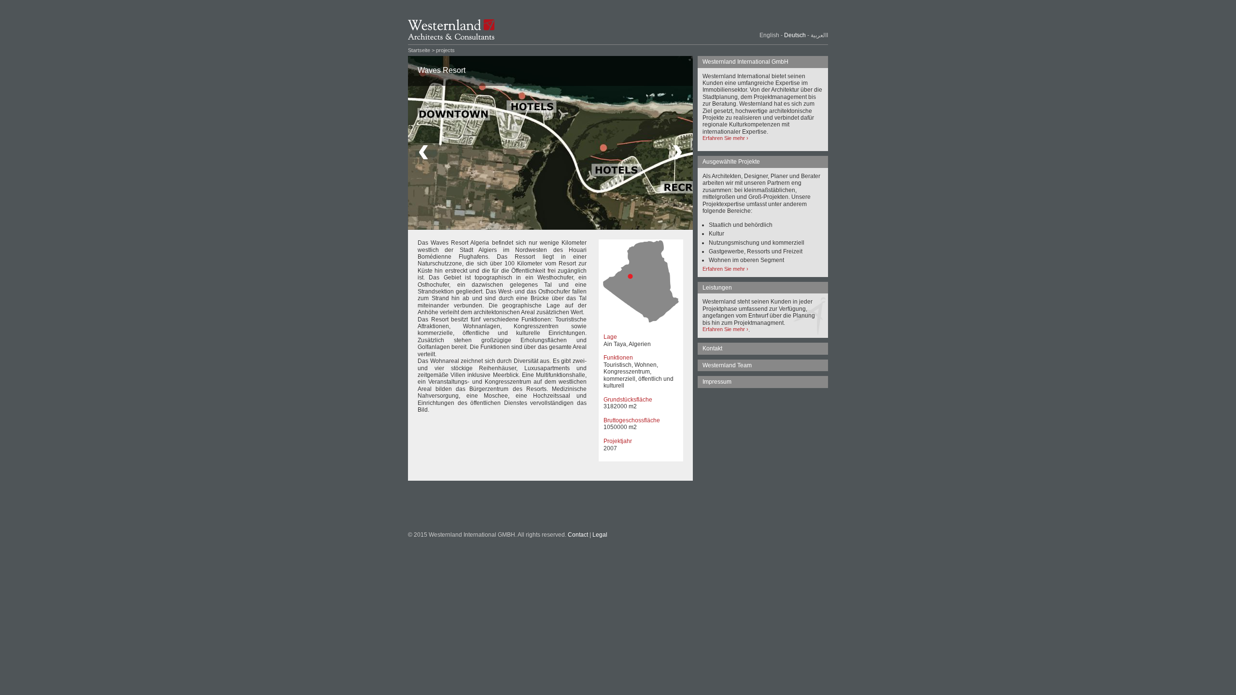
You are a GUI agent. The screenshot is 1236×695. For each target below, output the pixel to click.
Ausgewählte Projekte (731, 161)
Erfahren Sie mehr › (725, 138)
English (769, 35)
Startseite (419, 50)
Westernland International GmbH (745, 61)
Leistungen (717, 287)
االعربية (819, 35)
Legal (599, 534)
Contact (578, 534)
